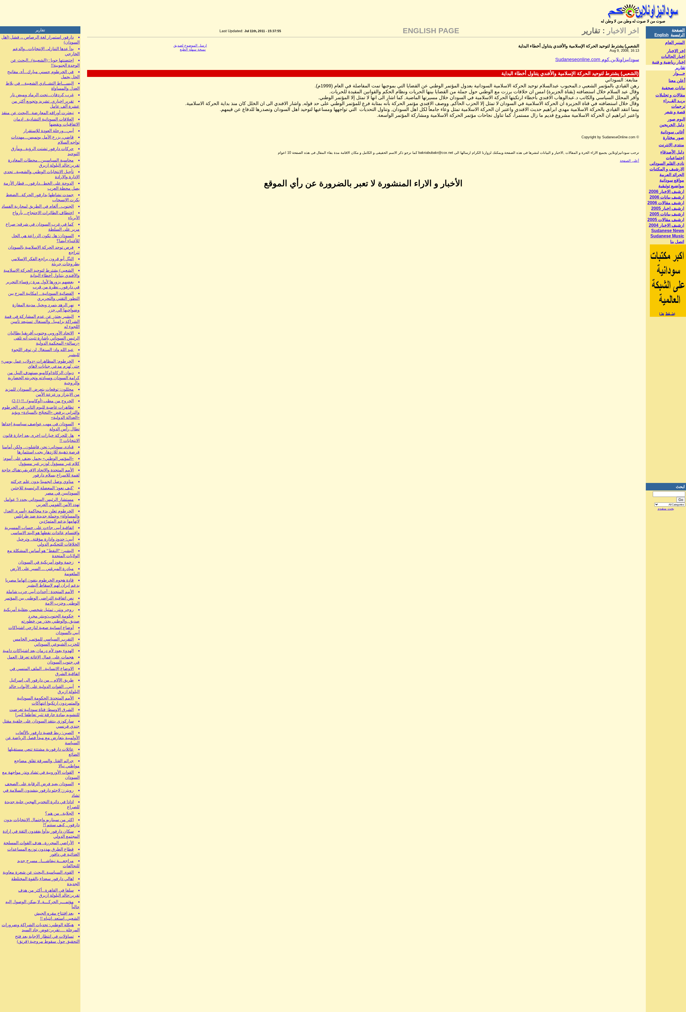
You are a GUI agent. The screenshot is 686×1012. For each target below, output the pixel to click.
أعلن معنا (677, 80)
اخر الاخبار (676, 51)
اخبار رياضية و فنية (668, 62)
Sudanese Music (667, 236)
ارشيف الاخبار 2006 (666, 191)
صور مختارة (673, 137)
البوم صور (676, 119)
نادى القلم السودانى (667, 163)
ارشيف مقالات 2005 (665, 219)
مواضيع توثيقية (671, 186)
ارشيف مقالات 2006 (665, 202)
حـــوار (679, 73)
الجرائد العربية (671, 174)
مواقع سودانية (671, 180)
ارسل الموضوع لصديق (190, 45)
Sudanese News (667, 230)
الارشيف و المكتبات (667, 169)
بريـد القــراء (674, 100)
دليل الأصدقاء (672, 152)
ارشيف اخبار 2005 (667, 208)
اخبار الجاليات (673, 56)
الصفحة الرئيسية (678, 32)
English (661, 34)
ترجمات (678, 106)
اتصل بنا (677, 241)
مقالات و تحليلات (670, 95)
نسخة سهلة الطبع (193, 49)
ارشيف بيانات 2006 (667, 197)
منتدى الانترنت (671, 145)
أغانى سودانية (672, 132)
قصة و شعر (675, 112)
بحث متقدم (666, 509)
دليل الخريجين (671, 124)
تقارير (680, 67)
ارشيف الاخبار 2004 (666, 225)
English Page (431, 31)
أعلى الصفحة (629, 161)
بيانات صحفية (673, 87)
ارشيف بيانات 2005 (667, 214)
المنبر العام (675, 42)
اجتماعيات (675, 157)
